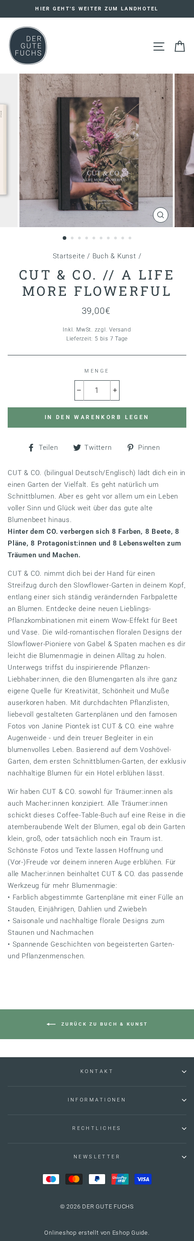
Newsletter (97, 1156)
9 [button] (123, 239)
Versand (120, 330)
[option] (97, 9)
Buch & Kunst (114, 256)
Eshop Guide (130, 1232)
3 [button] (80, 239)
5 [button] (94, 239)
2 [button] (73, 239)
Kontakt (97, 1071)
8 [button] (116, 239)
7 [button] (109, 239)
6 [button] (102, 239)
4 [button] (87, 239)
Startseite (69, 256)
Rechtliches (97, 1128)
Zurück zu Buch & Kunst (103, 1024)
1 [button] (65, 238)
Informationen (97, 1099)
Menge (96, 371)
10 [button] (131, 239)
